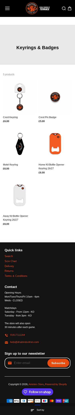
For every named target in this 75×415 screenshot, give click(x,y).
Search (9, 256)
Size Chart (11, 261)
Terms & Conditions (16, 275)
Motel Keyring (10, 164)
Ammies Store (36, 384)
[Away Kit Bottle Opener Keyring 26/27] (20, 195)
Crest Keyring (10, 117)
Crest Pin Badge (47, 117)
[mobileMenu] (7, 8)
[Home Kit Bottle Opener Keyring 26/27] (55, 144)
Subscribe (58, 363)
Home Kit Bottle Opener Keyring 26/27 (51, 166)
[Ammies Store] (37, 8)
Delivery (9, 266)
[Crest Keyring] (20, 97)
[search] (63, 8)
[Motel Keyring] (20, 144)
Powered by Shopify (56, 384)
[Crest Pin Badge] (55, 97)
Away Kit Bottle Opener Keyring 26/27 (15, 218)
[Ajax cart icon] (69, 8)
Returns (9, 270)
